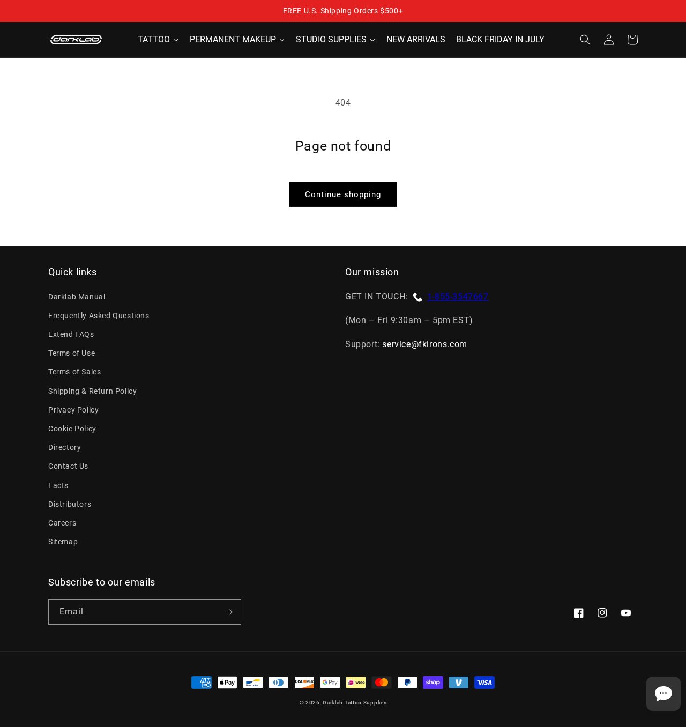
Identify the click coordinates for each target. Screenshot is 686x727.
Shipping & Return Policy (92, 391)
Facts (58, 485)
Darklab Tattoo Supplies (354, 703)
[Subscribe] (228, 612)
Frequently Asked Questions (99, 315)
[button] (585, 39)
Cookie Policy (72, 428)
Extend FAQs (71, 334)
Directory (64, 447)
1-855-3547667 (458, 296)
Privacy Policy (73, 410)
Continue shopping (343, 194)
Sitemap (63, 541)
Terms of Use (71, 353)
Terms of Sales (74, 372)
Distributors (69, 504)
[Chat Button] (663, 694)
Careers (62, 523)
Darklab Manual (76, 297)
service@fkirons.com (424, 344)
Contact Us (68, 466)
